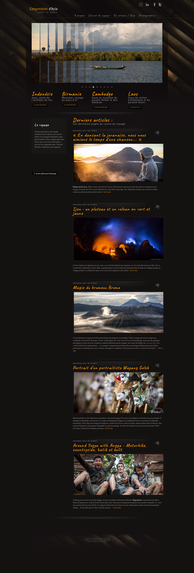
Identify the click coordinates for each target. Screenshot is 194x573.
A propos (79, 15)
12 (157, 442)
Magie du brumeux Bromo (96, 287)
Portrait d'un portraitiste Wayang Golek (111, 368)
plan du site (107, 540)
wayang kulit (151, 343)
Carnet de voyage (98, 15)
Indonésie (77, 131)
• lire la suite (107, 192)
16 (157, 206)
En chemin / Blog (124, 15)
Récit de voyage (90, 131)
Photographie (147, 15)
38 (157, 285)
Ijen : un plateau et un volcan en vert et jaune (111, 211)
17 (157, 132)
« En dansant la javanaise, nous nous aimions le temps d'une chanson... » (109, 137)
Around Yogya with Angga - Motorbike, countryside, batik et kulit (110, 447)
